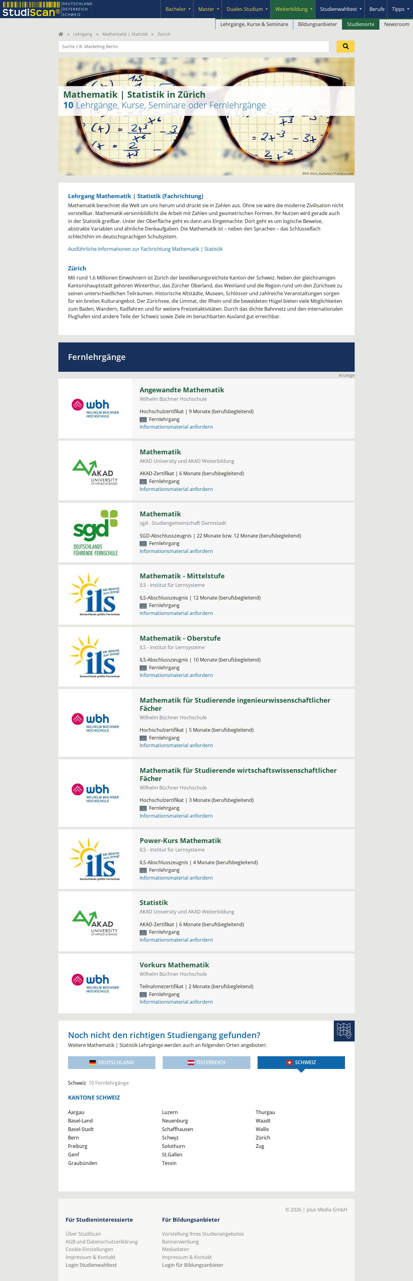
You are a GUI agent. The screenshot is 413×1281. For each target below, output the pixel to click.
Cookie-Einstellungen (89, 1249)
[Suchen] (346, 47)
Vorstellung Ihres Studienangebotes (203, 1233)
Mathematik (160, 451)
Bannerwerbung (180, 1241)
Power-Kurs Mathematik (180, 840)
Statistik (154, 902)
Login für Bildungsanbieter (192, 1265)
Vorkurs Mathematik (174, 964)
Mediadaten (175, 1249)
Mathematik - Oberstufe (180, 638)
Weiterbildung (291, 9)
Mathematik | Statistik (125, 34)
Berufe (377, 9)
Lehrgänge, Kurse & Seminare (254, 24)
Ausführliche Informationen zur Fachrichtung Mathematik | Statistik (145, 249)
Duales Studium (245, 9)
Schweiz (305, 1062)
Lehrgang (82, 34)
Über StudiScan (83, 1233)
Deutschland (116, 1062)
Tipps (398, 9)
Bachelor (176, 9)
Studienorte (360, 24)
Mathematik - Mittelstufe (182, 575)
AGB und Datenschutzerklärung (102, 1241)
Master (206, 9)
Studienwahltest (338, 9)
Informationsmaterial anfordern (176, 426)
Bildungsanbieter (317, 24)
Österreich (211, 1062)
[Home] (60, 34)
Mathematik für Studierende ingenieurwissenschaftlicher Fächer (235, 704)
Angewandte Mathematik (182, 389)
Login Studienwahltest (91, 1265)
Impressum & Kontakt (90, 1257)
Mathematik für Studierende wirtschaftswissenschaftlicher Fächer (238, 774)
